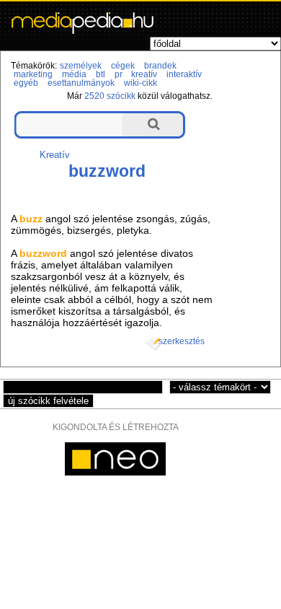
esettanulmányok (81, 83)
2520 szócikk (109, 96)
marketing (33, 74)
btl (100, 74)
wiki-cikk (140, 83)
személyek (81, 65)
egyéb (26, 83)
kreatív (144, 74)
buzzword (107, 171)
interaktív (184, 74)
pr (118, 74)
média (74, 74)
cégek (123, 65)
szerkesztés (182, 341)
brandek (160, 65)
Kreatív (55, 154)
